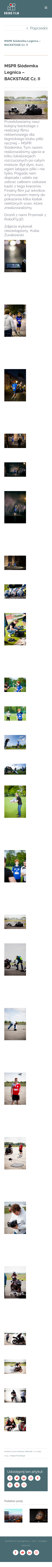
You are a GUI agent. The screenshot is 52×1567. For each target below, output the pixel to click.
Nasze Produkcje (17, 1456)
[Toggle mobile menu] (46, 7)
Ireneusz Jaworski (24, 1451)
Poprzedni (39, 28)
